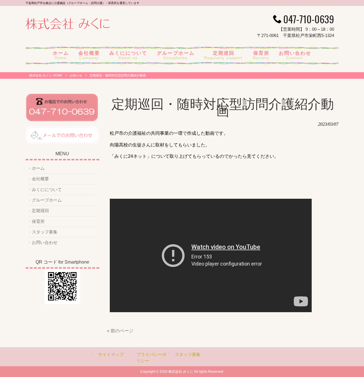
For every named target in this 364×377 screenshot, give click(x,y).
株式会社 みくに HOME (45, 75)
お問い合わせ (44, 242)
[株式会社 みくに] (68, 28)
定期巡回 (40, 210)
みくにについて (47, 189)
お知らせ (76, 75)
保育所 (38, 221)
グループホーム (47, 200)
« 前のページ (120, 330)
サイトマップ (111, 354)
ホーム (38, 168)
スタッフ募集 (44, 232)
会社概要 (40, 179)
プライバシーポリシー (151, 357)
